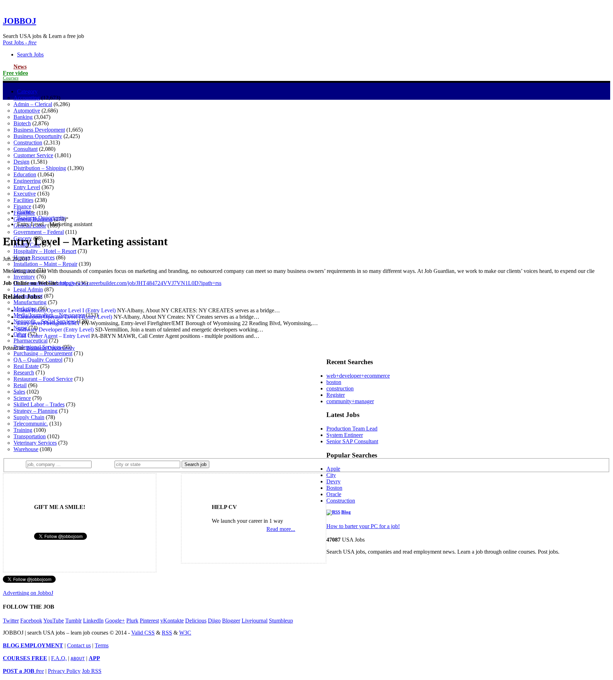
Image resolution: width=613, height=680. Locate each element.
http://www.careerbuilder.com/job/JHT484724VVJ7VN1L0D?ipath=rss (140, 283)
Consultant (25, 149)
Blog (346, 512)
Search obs (30, 54)
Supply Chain (28, 417)
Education (24, 174)
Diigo (214, 621)
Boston (334, 488)
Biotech (22, 123)
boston (333, 382)
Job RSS (91, 671)
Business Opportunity (37, 136)
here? (104, 464)
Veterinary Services (35, 443)
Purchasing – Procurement (42, 353)
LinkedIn (93, 621)
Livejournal (254, 621)
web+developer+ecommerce (358, 376)
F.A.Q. (59, 658)
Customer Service (33, 155)
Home (24, 211)
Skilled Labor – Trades (39, 404)
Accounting (26, 98)
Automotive (26, 111)
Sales (19, 392)
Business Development (39, 130)
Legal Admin (28, 289)
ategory (27, 91)
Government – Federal (38, 232)
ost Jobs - (20, 42)
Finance (22, 206)
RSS (167, 633)
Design (21, 162)
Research (23, 372)
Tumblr (73, 621)
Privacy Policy (64, 671)
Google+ (115, 621)
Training (22, 430)
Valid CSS (143, 633)
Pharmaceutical (30, 341)
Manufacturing (29, 302)
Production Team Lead (351, 429)
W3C (185, 633)
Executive (24, 194)
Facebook (31, 621)
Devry (333, 481)
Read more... (280, 529)
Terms (102, 645)
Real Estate (26, 366)
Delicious (195, 621)
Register (335, 395)
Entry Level (26, 187)
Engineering (27, 181)
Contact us (79, 645)
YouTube (53, 621)
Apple (333, 469)
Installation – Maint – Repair (45, 264)
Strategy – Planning (35, 411)
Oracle (333, 494)
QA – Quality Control (37, 360)
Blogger (231, 621)
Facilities (23, 200)
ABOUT (78, 658)
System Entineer (344, 435)
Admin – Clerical (32, 104)
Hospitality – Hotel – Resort (44, 251)
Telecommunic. (30, 424)
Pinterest (149, 621)
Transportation (29, 436)
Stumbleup (281, 621)
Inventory (24, 277)
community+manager (350, 401)
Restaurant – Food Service (43, 379)
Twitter (11, 621)
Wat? (17, 464)
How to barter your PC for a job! (363, 526)
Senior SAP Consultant (352, 441)
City (331, 475)
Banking (23, 117)
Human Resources (34, 257)
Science (22, 398)
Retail (20, 385)
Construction (27, 142)
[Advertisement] (306, 153)
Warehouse (25, 449)
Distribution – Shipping (39, 168)
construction (340, 388)
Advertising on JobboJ (28, 593)
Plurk (132, 621)
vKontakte (172, 621)
